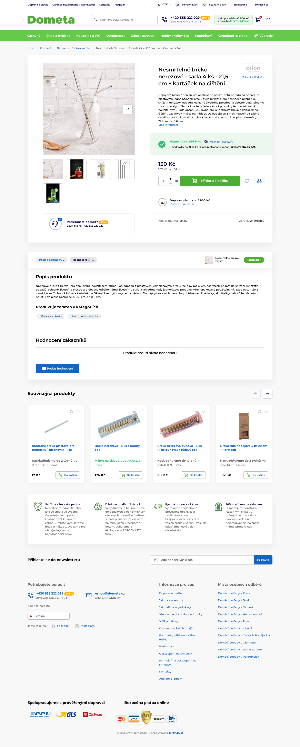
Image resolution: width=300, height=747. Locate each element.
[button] (128, 109)
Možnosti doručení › (182, 204)
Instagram (88, 625)
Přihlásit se (261, 4)
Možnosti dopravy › (221, 141)
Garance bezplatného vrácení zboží (73, 4)
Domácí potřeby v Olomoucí (237, 642)
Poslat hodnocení (59, 368)
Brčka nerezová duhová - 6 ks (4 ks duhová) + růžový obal (179, 447)
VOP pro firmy (168, 621)
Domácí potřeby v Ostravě (235, 607)
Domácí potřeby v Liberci (235, 628)
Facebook (63, 625)
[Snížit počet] (170, 183)
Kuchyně (45, 48)
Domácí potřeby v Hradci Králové (240, 614)
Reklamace (166, 646)
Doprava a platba (38, 4)
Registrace (240, 4)
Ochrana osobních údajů (176, 628)
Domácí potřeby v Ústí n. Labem (240, 649)
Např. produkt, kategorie (116, 19)
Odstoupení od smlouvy (175, 653)
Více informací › (169, 124)
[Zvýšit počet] (170, 178)
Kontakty (104, 4)
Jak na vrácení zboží (173, 600)
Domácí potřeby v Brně (233, 600)
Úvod (31, 48)
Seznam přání (217, 4)
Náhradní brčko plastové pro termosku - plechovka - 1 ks (53, 447)
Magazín (119, 4)
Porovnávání (190, 4)
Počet (163, 181)
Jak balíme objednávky (175, 607)
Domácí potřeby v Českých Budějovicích (245, 635)
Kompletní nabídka (85, 316)
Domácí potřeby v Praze (234, 593)
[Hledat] (95, 19)
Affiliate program (170, 678)
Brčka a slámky (81, 48)
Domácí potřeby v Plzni (234, 621)
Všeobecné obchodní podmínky (180, 614)
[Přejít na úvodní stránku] (51, 20)
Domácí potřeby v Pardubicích (238, 656)
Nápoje (61, 48)
